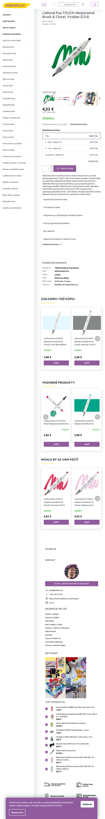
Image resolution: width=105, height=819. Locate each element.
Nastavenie (17, 812)
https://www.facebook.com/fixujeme (64, 599)
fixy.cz (51, 603)
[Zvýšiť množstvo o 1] (52, 167)
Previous (46, 417)
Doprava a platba (52, 617)
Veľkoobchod (50, 631)
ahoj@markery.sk (56, 590)
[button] (46, 338)
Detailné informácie (50, 244)
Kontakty (48, 635)
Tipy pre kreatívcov (53, 638)
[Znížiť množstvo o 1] (52, 170)
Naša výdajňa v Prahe (53, 624)
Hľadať (56, 4)
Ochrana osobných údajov (55, 645)
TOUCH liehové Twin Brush (67, 268)
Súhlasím (87, 804)
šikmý (66, 278)
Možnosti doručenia (78, 124)
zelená (58, 274)
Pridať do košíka (66, 168)
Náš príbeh (49, 621)
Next (97, 417)
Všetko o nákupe (52, 614)
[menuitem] (17, 15)
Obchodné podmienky (54, 642)
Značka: (49, 24)
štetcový (59, 278)
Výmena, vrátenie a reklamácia (57, 628)
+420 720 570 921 (56, 594)
